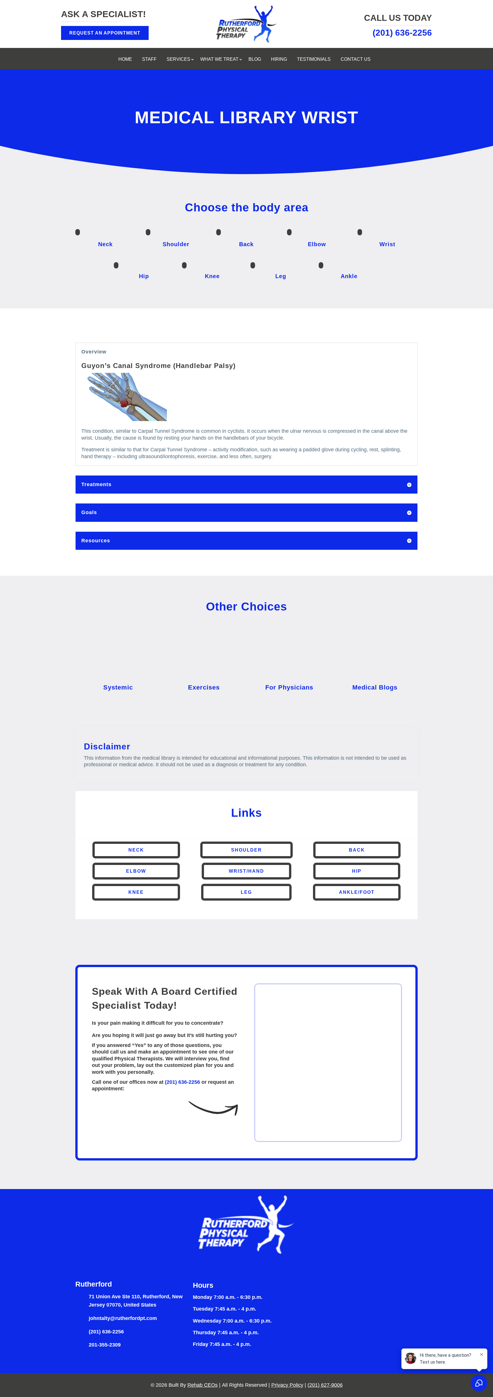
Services (178, 59)
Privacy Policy (287, 1385)
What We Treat (219, 59)
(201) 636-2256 (182, 1082)
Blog (254, 59)
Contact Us (356, 59)
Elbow (136, 871)
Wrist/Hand (246, 871)
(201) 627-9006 (325, 1385)
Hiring (279, 59)
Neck (136, 850)
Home (125, 59)
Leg (246, 892)
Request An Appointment (104, 33)
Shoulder (246, 850)
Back (357, 850)
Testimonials (314, 59)
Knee (136, 892)
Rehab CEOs (202, 1385)
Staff (149, 59)
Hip (356, 871)
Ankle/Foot (357, 892)
